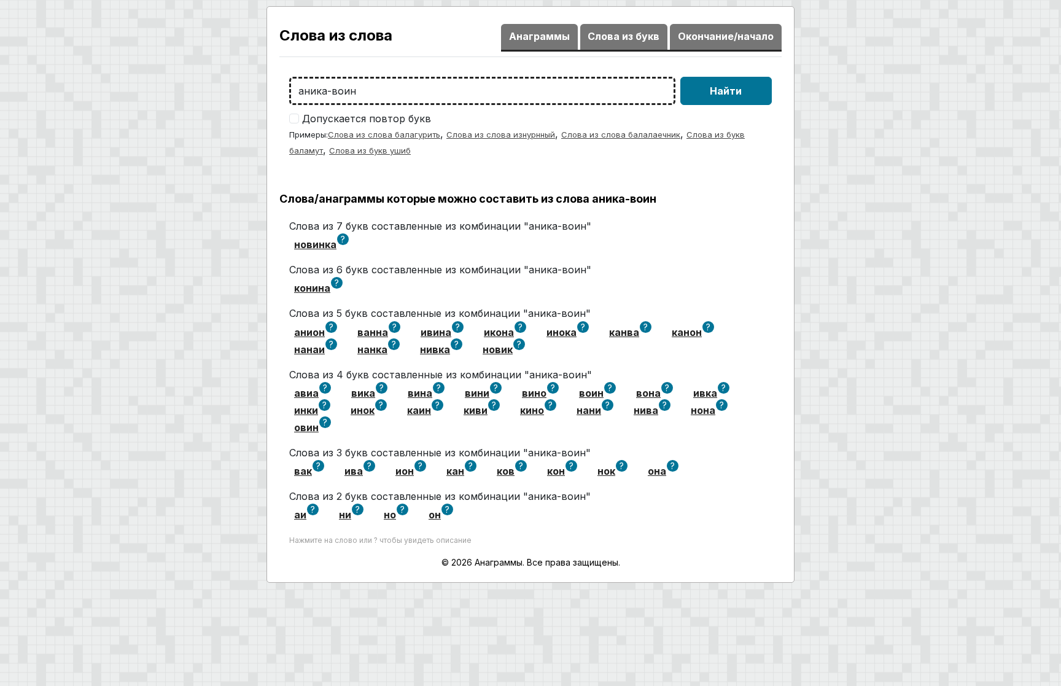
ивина (436, 332)
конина (312, 288)
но (390, 515)
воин (591, 393)
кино (532, 410)
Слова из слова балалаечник (620, 134)
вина (420, 393)
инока (561, 332)
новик (498, 349)
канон (687, 332)
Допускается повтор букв (366, 118)
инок (363, 410)
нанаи (309, 349)
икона (499, 332)
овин (306, 427)
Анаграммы (539, 36)
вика (363, 393)
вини (477, 393)
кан (455, 471)
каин (419, 410)
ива (353, 471)
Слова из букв (623, 36)
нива (646, 410)
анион (309, 332)
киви (476, 410)
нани (589, 410)
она (657, 471)
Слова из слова (335, 35)
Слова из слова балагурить (384, 134)
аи (300, 515)
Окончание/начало (726, 36)
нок (606, 471)
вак (303, 471)
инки (306, 410)
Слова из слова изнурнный (500, 134)
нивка (435, 349)
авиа (306, 393)
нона (703, 410)
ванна (372, 332)
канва (624, 332)
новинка (315, 244)
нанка (372, 349)
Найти (726, 91)
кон (556, 471)
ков (506, 471)
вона (648, 393)
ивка (705, 393)
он (435, 515)
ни (345, 515)
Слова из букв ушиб (370, 150)
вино (534, 393)
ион (404, 471)
